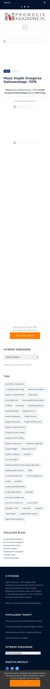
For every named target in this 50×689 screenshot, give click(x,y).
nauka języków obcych (14, 470)
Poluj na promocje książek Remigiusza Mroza (23, 621)
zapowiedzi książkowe (14, 519)
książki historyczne (13, 422)
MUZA (7, 71)
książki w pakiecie (12, 454)
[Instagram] (24, 6)
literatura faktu (11, 459)
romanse (38, 508)
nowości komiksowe (13, 476)
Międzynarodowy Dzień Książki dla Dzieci (22, 465)
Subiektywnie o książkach (13, 552)
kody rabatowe (11, 400)
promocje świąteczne (14, 503)
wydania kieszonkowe (29, 513)
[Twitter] (28, 6)
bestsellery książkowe (14, 384)
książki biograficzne (36, 405)
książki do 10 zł (29, 411)
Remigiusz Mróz (11, 508)
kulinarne (27, 454)
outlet (8, 481)
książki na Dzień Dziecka (15, 427)
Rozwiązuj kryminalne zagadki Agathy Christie (24, 626)
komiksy (8, 405)
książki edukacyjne (12, 416)
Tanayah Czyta (9, 555)
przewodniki (32, 503)
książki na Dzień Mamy (14, 438)
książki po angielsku (34, 443)
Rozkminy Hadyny (10, 548)
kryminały (20, 405)
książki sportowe (28, 449)
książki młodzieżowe (33, 422)
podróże (18, 481)
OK (25, 683)
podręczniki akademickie (15, 486)
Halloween (33, 395)
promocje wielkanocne (14, 497)
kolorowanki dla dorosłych (33, 400)
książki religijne (11, 449)
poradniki (29, 492)
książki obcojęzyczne (13, 443)
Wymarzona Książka (11, 558)
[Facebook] (21, 6)
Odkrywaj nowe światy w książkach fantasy (23, 632)
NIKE (30, 470)
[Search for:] (11, 2)
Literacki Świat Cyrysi (12, 545)
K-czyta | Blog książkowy (13, 539)
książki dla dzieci (12, 411)
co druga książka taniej (14, 389)
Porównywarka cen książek (16, 638)
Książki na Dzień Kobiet (15, 432)
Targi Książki (10, 513)
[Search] (44, 2)
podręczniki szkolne (13, 492)
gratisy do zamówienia (14, 395)
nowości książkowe (34, 476)
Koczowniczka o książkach (14, 542)
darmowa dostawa (36, 389)
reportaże (27, 508)
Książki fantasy (30, 416)
